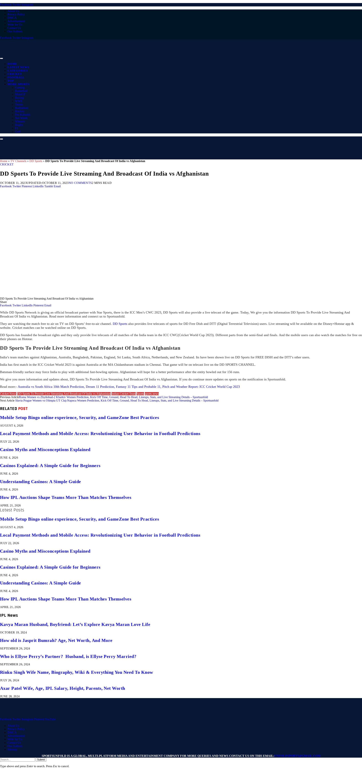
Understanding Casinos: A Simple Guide (40, 481)
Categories (18, 70)
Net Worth (21, 118)
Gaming (20, 87)
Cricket (15, 74)
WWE (19, 101)
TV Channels (18, 161)
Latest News (18, 67)
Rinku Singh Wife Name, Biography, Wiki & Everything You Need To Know (76, 672)
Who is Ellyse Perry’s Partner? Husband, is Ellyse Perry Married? (68, 656)
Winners (20, 121)
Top (11, 80)
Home (12, 63)
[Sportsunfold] (98, 57)
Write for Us (15, 24)
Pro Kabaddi (22, 114)
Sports (140, 393)
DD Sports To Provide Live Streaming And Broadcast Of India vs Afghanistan (64, 393)
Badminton (21, 107)
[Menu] (1, 58)
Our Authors (15, 31)
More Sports (18, 84)
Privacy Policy (16, 14)
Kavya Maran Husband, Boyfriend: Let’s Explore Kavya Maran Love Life (75, 624)
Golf (18, 131)
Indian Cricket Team (123, 393)
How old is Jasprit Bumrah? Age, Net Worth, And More (56, 640)
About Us (13, 11)
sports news (152, 393)
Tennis (19, 104)
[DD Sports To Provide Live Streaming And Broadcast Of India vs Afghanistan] (113, 295)
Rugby (19, 124)
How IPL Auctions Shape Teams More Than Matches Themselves (65, 497)
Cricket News (8, 393)
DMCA (12, 17)
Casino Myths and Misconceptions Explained (45, 449)
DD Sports (35, 161)
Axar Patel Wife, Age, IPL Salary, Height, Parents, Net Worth (62, 688)
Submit (41, 759)
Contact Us (14, 28)
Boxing (19, 97)
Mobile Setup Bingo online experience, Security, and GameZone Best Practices (79, 417)
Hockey (20, 111)
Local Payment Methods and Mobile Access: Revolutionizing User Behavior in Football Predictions (100, 433)
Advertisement (16, 21)
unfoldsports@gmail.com (297, 755)
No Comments (80, 182)
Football (16, 77)
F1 (16, 128)
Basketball (21, 91)
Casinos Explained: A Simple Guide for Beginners (50, 465)
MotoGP (20, 94)
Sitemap (12, 749)
